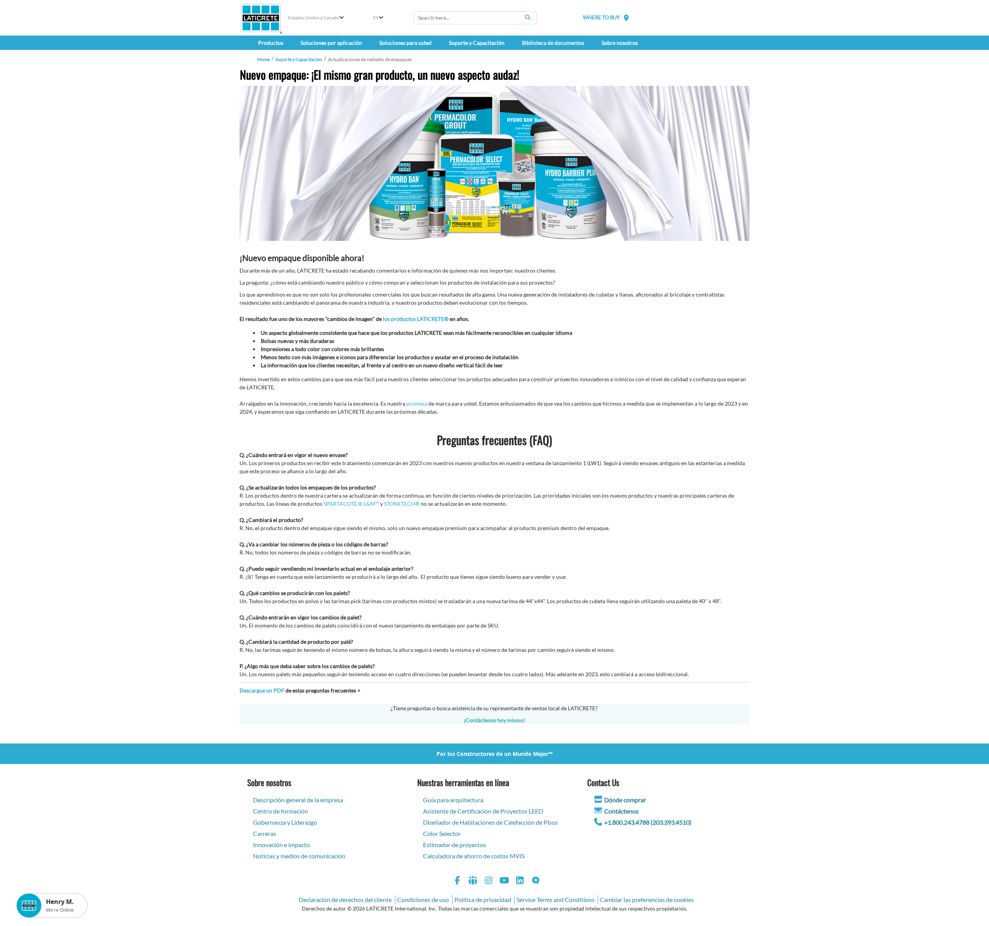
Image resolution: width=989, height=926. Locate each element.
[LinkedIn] (520, 881)
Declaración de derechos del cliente (345, 899)
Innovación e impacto (281, 844)
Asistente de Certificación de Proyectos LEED (483, 811)
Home (263, 59)
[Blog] (535, 881)
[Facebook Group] (473, 881)
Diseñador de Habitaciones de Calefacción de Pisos (490, 822)
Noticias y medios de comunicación (299, 855)
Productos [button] (270, 42)
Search (528, 17)
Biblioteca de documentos (553, 42)
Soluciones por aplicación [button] (331, 42)
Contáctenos (621, 811)
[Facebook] (457, 881)
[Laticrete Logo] (261, 18)
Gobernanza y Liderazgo (285, 822)
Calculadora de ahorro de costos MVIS (474, 855)
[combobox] (475, 17)
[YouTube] (504, 881)
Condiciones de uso (423, 899)
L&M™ (371, 503)
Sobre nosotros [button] (620, 42)
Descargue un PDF (262, 690)
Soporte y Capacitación (298, 59)
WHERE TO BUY (601, 17)
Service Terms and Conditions (556, 899)
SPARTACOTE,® (342, 503)
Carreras (264, 833)
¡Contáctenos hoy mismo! (494, 720)
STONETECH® (402, 503)
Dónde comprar (625, 799)
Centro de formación (280, 811)
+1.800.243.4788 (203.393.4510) (648, 822)
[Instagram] (488, 881)
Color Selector (442, 833)
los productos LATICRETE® (416, 318)
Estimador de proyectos (454, 844)
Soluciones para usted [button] (405, 42)
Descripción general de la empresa (298, 799)
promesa (416, 403)
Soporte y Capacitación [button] (477, 42)
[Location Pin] (626, 17)
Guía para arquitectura (453, 799)
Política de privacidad (482, 899)
